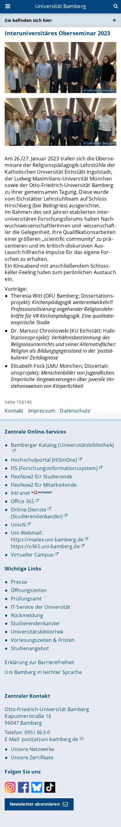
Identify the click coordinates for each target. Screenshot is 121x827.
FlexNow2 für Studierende (41, 476)
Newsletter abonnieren (35, 804)
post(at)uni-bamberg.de (50, 739)
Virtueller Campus (32, 554)
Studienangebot (30, 648)
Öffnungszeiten (29, 590)
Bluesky (36, 787)
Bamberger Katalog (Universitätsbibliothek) (62, 445)
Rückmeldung (27, 615)
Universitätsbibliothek (37, 631)
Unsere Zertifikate (32, 757)
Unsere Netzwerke (32, 749)
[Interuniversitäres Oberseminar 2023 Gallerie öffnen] (60, 67)
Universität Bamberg (60, 6)
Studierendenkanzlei (35, 623)
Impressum (41, 410)
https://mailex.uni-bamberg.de (47, 539)
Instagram (10, 787)
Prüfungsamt (26, 598)
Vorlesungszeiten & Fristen (43, 640)
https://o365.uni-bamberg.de (45, 546)
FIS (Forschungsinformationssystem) (54, 468)
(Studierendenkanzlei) (37, 516)
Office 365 (22, 501)
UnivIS (18, 524)
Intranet (20, 493)
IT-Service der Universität (41, 607)
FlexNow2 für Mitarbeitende (44, 484)
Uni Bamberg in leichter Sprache (43, 672)
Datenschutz (75, 410)
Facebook (23, 787)
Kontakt (14, 410)
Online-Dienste (28, 509)
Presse (19, 582)
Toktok (49, 787)
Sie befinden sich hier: (28, 20)
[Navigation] (8, 6)
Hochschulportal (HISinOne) (44, 459)
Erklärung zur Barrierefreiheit (39, 662)
